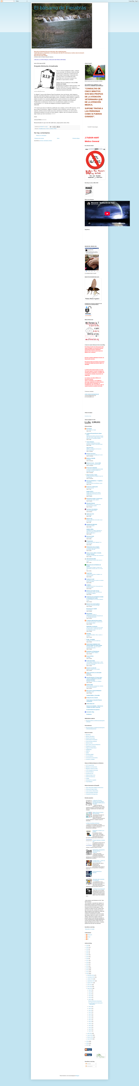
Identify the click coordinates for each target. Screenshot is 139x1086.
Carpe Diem (89, 573)
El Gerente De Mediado (91, 467)
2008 (87, 1043)
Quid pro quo (89, 518)
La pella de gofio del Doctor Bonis (94, 620)
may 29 (90, 993)
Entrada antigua (76, 138)
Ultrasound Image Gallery (91, 789)
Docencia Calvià (90, 536)
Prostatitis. (88, 657)
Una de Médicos (89, 756)
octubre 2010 (90, 979)
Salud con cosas (90, 513)
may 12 (90, 1017)
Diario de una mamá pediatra (93, 604)
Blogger (77, 1075)
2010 (87, 973)
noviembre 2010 (91, 977)
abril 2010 (89, 1033)
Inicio (58, 138)
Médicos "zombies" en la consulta (93, 669)
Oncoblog (88, 633)
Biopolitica (88, 734)
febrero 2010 (90, 1037)
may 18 (90, 1010)
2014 (87, 966)
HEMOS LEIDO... (90, 529)
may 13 (90, 1015)
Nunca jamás (89, 515)
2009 (87, 1041)
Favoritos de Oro (89, 773)
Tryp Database (89, 781)
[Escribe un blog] (54, 127)
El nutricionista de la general (92, 709)
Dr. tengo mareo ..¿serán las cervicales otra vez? (99, 861)
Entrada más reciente (39, 138)
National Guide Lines (90, 775)
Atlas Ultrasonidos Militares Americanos (94, 787)
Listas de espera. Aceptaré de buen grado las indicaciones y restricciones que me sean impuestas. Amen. (94, 629)
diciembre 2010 (90, 975)
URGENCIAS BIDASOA (91, 524)
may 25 (90, 997)
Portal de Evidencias (90, 776)
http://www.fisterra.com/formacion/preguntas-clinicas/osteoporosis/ (95, 728)
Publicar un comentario (41, 135)
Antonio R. (90, 934)
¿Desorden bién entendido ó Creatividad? (98, 880)
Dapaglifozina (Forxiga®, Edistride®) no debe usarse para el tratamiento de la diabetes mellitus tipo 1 (94, 531)
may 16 (90, 1012)
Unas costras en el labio (91, 429)
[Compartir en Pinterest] (59, 127)
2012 (87, 969)
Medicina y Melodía (90, 458)
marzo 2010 (90, 1035)
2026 (87, 945)
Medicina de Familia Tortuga (92, 590)
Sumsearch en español (91, 780)
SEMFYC (88, 751)
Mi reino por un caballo (91, 608)
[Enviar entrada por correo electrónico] (50, 126)
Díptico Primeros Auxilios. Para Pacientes (98, 813)
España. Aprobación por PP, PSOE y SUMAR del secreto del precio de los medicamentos (93, 494)
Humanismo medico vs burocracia (94, 498)
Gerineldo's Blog (90, 712)
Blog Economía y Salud (91, 474)
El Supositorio (89, 541)
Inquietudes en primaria (91, 626)
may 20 (90, 1008)
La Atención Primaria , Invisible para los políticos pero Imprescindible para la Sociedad (99, 802)
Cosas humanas (90, 441)
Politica (55, 128)
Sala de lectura (89, 447)
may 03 (90, 1029)
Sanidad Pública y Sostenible (93, 695)
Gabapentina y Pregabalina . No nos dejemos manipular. (99, 851)
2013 (87, 968)
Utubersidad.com (90, 703)
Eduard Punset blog (90, 738)
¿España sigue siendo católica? (92, 499)
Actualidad (41, 128)
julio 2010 (89, 984)
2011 (87, 971)
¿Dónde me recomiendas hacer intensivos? (95, 555)
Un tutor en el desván (91, 668)
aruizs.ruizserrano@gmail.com (92, 394)
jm (88, 939)
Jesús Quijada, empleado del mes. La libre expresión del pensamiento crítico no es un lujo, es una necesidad (94, 663)
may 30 (90, 992)
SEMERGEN (89, 749)
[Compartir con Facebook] (57, 127)
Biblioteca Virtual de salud (91, 768)
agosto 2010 (90, 982)
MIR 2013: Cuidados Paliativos (92, 652)
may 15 (90, 1014)
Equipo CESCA (89, 491)
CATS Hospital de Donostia (92, 770)
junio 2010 (89, 986)
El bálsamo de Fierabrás (60, 7)
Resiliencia (89, 714)
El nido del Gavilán (90, 660)
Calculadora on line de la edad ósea (93, 640)
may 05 (90, 1027)
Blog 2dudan (89, 613)
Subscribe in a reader (89, 929)
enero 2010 (90, 1039)
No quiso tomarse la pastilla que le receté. (94, 454)
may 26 (90, 995)
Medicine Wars (89, 743)
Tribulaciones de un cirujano (92, 547)
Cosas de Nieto (89, 656)
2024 (87, 949)
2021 (87, 952)
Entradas (89, 1063)
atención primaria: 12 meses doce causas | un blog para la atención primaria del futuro (94, 679)
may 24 (90, 999)
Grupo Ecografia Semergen (92, 792)
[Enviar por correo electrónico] (53, 127)
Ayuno (44, 128)
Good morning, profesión (91, 741)
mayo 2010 (90, 988)
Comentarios (90, 1066)
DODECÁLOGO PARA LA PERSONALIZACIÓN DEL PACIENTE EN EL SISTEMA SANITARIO (94, 616)
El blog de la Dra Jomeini (92, 697)
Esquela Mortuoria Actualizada (95, 1001)
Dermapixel (89, 428)
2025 (87, 947)
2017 (87, 960)
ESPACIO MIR (89, 684)
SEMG (87, 752)
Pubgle (87, 778)
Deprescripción (89, 537)
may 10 (90, 1021)
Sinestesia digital (89, 754)
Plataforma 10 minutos (91, 746)
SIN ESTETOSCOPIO (91, 558)
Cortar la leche (89, 609)
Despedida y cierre (90, 691)
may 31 (90, 990)
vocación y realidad (90, 759)
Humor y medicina (49, 128)
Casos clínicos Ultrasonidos (92, 790)
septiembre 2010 (91, 980)
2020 (87, 954)
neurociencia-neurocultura (92, 757)
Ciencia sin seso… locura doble (93, 463)
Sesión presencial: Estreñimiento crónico (94, 483)
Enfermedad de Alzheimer (91, 739)
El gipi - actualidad (90, 639)
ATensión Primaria (90, 503)
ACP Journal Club (90, 765)
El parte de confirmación (92, 486)
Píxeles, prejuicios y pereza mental (93, 464)
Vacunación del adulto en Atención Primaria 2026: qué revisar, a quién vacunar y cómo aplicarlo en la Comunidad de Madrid (94, 437)
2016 (87, 962)
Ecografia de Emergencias (92, 794)
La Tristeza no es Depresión (99, 889)
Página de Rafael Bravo (91, 747)
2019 (87, 956)
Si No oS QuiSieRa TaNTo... (91, 510)
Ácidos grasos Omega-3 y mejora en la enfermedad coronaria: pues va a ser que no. (94, 568)
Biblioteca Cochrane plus (91, 766)
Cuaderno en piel (90, 579)
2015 (87, 964)
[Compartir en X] (56, 127)
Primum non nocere (90, 453)
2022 (87, 951)
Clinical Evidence (90, 771)
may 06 (90, 1025)
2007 (87, 1045)
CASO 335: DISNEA (90, 525)
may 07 (90, 1023)
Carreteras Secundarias (92, 509)
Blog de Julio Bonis (90, 736)
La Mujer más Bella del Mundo (92, 823)
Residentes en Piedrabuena (92, 651)
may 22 (90, 1006)
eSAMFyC (88, 585)
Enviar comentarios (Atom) (46, 140)
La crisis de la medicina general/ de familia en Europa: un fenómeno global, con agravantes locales (94, 470)
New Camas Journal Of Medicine (93, 690)
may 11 (90, 1019)
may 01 (90, 1031)
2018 (87, 958)
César (89, 936)
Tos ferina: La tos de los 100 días (92, 605)
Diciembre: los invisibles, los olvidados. (94, 681)
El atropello (88, 459)
